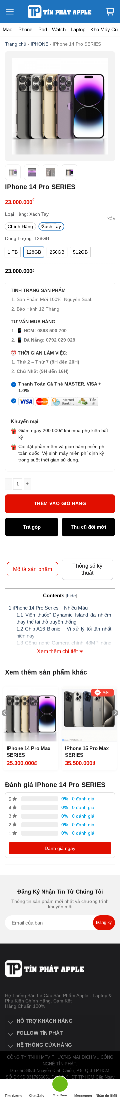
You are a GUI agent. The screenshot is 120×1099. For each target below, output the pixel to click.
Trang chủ (15, 44)
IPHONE (39, 44)
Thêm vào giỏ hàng (60, 503)
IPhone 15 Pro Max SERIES (87, 751)
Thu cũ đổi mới (88, 527)
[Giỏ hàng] (109, 11)
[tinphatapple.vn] (60, 12)
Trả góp (32, 527)
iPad (42, 29)
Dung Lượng (18, 238)
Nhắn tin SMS (106, 1095)
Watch (59, 29)
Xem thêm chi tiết (57, 651)
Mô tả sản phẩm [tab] (32, 569)
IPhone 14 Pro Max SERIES (28, 751)
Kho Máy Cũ (104, 29)
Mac (7, 29)
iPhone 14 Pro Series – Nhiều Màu (48, 608)
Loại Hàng (16, 214)
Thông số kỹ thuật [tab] (87, 569)
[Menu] (13, 12)
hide (71, 595)
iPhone (24, 29)
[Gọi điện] (60, 1085)
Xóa (111, 219)
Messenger (83, 1095)
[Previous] (5, 726)
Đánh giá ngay (60, 848)
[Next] (115, 726)
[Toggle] (10, 1023)
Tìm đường (13, 1095)
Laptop (78, 29)
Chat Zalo (36, 1095)
